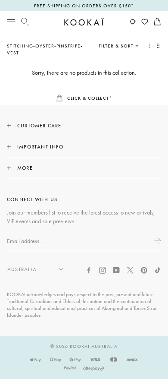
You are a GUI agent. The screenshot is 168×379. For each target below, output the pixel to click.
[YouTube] (116, 269)
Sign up (156, 241)
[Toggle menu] (11, 21)
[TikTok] (157, 269)
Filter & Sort (116, 46)
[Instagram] (102, 269)
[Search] (25, 21)
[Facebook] (88, 269)
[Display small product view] (159, 45)
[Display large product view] (149, 45)
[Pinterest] (143, 269)
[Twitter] (130, 269)
